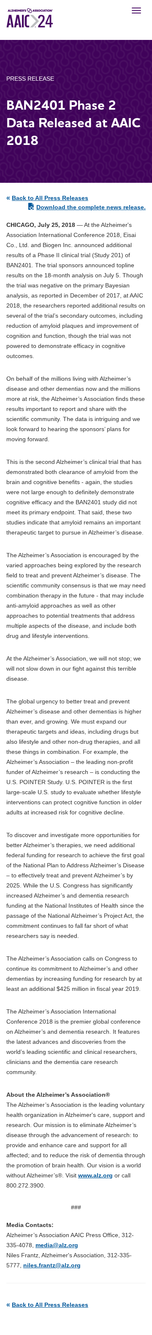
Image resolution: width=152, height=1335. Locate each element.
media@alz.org (56, 1245)
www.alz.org (95, 1175)
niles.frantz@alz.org (52, 1265)
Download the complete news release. (91, 207)
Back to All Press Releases (50, 198)
